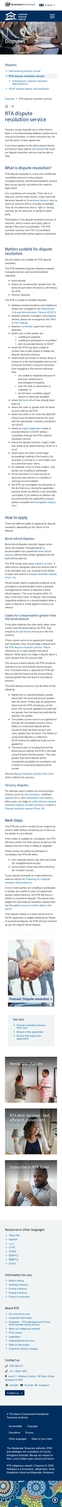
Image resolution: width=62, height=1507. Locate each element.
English (49, 4)
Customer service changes (23, 1348)
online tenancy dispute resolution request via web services (30, 803)
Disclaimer (14, 1432)
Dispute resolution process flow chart (31, 1026)
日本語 (12, 1251)
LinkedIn (13, 1385)
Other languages (18, 1438)
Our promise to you (19, 1313)
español (13, 1239)
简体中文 (14, 1255)
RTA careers (15, 1332)
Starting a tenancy (18, 1284)
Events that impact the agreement (29, 1037)
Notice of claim (45, 563)
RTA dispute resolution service (26, 76)
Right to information (19, 1344)
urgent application (31, 428)
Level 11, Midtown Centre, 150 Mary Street (31, 1376)
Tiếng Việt (14, 1235)
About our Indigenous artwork (24, 1328)
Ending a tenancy (18, 1292)
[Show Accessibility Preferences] (55, 1500)
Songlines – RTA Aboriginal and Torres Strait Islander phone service (29, 1323)
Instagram (44, 1385)
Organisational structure (22, 1340)
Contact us (13, 1393)
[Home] (16, 16)
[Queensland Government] (20, 4)
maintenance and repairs (38, 797)
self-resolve (38, 149)
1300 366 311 (16, 1365)
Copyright (32, 1426)
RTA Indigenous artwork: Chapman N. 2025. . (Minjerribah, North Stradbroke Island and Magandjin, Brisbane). (31, 1469)
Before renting (16, 1280)
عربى (11, 1243)
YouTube (29, 1385)
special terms (12, 797)
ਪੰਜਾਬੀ (12, 1247)
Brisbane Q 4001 (14, 1379)
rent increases (32, 794)
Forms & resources (19, 1296)
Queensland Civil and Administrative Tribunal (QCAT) (33, 310)
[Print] (6, 106)
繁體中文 (14, 1259)
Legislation (14, 1336)
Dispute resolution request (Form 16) (24, 808)
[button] (12, 106)
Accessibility (15, 1426)
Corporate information (20, 1317)
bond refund (29, 400)
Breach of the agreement (30, 1031)
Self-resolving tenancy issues (25, 71)
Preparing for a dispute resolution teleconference (29, 82)
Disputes (10, 98)
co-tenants (27, 326)
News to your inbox (42, 1438)
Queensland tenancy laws (40, 200)
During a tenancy (18, 1288)
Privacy (29, 1432)
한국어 (12, 1263)
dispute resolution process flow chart (33, 773)
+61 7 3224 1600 (18, 1371)
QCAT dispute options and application (29, 88)
